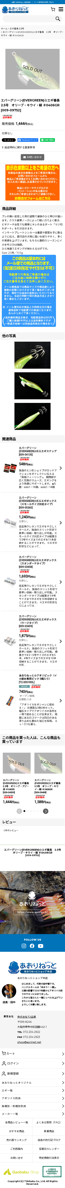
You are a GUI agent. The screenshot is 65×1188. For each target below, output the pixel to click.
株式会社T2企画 (26, 1016)
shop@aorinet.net (29, 1042)
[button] (61, 9)
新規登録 (13, 1073)
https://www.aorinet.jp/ (32, 912)
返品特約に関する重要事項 (20, 147)
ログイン (13, 1063)
